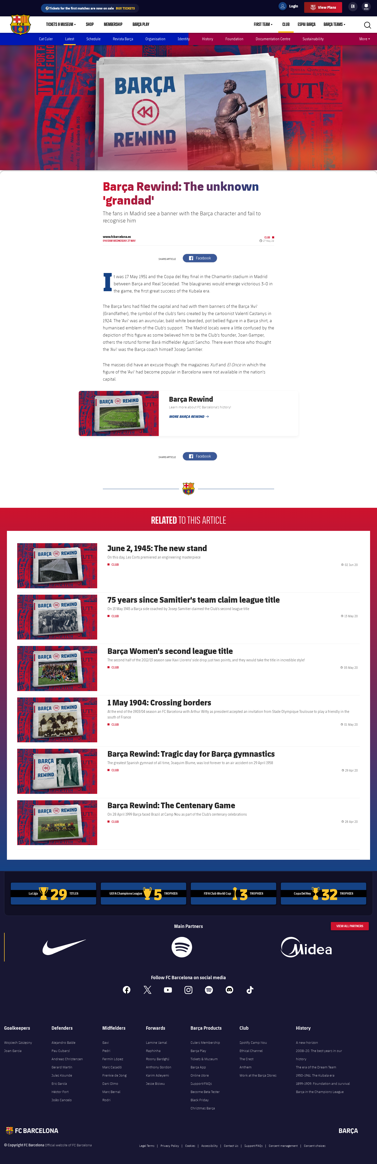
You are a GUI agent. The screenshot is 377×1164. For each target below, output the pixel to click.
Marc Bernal (111, 1092)
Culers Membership (205, 1042)
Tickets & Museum (59, 24)
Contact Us (231, 1145)
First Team (262, 24)
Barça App (198, 1067)
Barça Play (141, 24)
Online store (200, 1075)
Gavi (105, 1042)
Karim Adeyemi (157, 1075)
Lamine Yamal (156, 1042)
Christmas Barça (203, 1108)
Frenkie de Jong (114, 1075)
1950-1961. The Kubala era (315, 1075)
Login (290, 7)
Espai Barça (306, 24)
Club (286, 24)
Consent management (283, 1145)
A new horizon (307, 1042)
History (207, 39)
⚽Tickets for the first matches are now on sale (90, 8)
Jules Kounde (62, 1075)
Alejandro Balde (63, 1042)
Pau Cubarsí (61, 1051)
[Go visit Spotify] (182, 947)
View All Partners (349, 926)
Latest (69, 39)
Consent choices (314, 1145)
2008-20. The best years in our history (319, 1055)
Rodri (106, 1100)
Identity (184, 39)
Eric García (59, 1083)
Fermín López (112, 1059)
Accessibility (209, 1145)
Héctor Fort (60, 1092)
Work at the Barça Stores (258, 1075)
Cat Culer (46, 39)
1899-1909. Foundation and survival (323, 1083)
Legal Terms (146, 1145)
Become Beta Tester (205, 1092)
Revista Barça (123, 39)
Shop (90, 24)
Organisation (155, 39)
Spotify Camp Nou (253, 1042)
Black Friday (200, 1100)
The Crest (246, 1059)
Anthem (246, 1067)
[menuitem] (366, 5)
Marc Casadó (112, 1067)
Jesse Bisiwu (155, 1083)
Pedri (106, 1051)
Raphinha (153, 1051)
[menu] (366, 6)
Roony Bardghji (157, 1059)
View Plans (327, 7)
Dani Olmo (110, 1083)
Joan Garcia (13, 1051)
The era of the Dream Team (316, 1067)
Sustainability (313, 39)
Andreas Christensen (67, 1059)
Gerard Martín (62, 1067)
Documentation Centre (273, 39)
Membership (113, 24)
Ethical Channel (251, 1051)
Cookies (190, 1145)
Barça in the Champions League (320, 1092)
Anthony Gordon (158, 1067)
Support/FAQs (201, 1083)
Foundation (234, 39)
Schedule (93, 39)
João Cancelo (62, 1100)
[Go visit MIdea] (306, 947)
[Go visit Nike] (64, 947)
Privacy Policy (170, 1145)
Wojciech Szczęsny (18, 1042)
